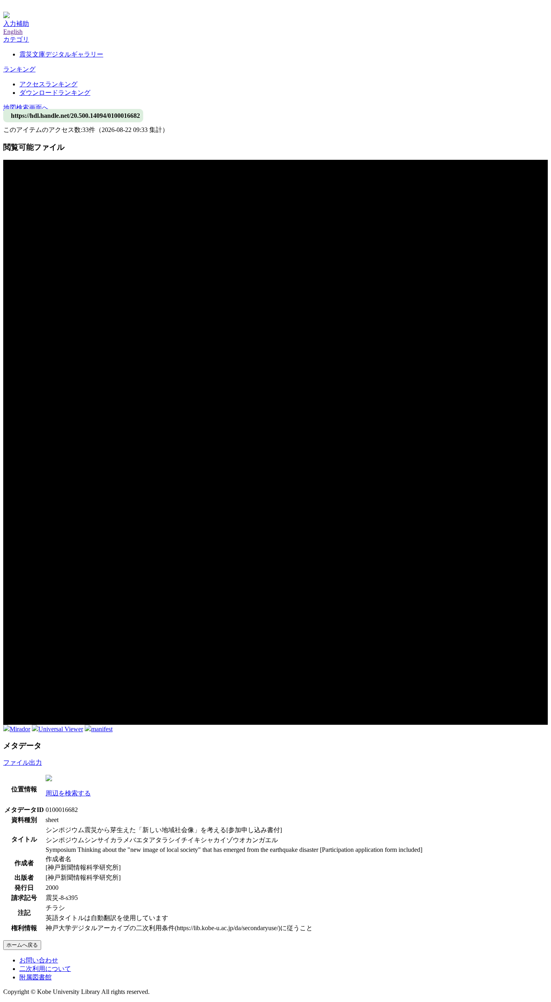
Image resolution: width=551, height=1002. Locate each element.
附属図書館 (35, 977)
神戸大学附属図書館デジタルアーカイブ (61, 7)
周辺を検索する (68, 793)
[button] (16, 39)
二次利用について (45, 968)
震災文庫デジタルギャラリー (61, 54)
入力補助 (16, 23)
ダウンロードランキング (54, 92)
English (13, 31)
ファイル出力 (22, 762)
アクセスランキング (48, 84)
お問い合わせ (38, 960)
